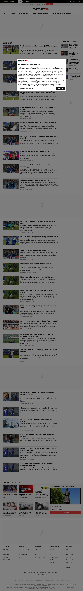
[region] (41, 75)
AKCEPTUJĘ (60, 88)
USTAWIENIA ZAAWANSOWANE (26, 88)
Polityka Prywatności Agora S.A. (48, 85)
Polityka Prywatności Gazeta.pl (34, 85)
